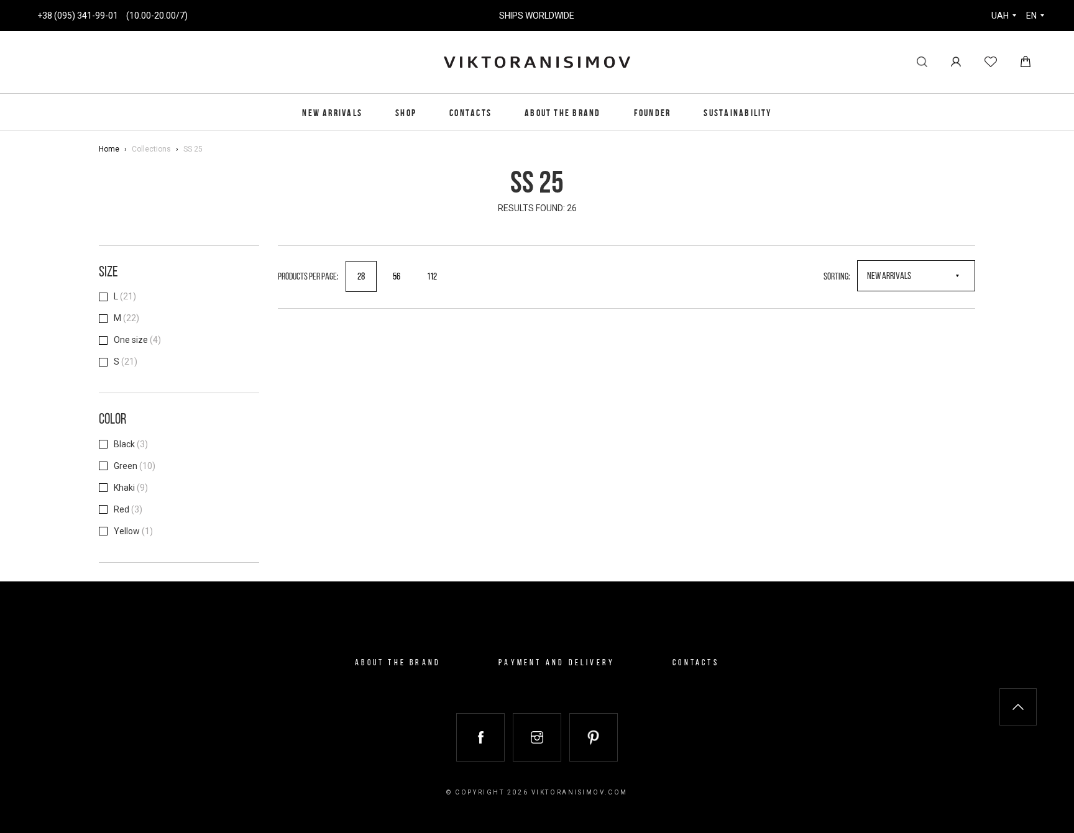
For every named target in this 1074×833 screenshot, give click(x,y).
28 (361, 277)
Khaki (131, 488)
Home (109, 149)
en (1031, 15)
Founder (652, 114)
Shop (405, 114)
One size (137, 340)
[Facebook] (480, 737)
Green (134, 466)
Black (131, 444)
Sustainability (737, 114)
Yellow (133, 531)
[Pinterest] (593, 737)
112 (432, 277)
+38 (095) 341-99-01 (77, 15)
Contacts (470, 114)
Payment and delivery (556, 663)
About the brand (563, 114)
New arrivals (332, 114)
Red (128, 509)
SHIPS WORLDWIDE (536, 15)
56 (396, 277)
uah (1000, 15)
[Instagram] (537, 737)
